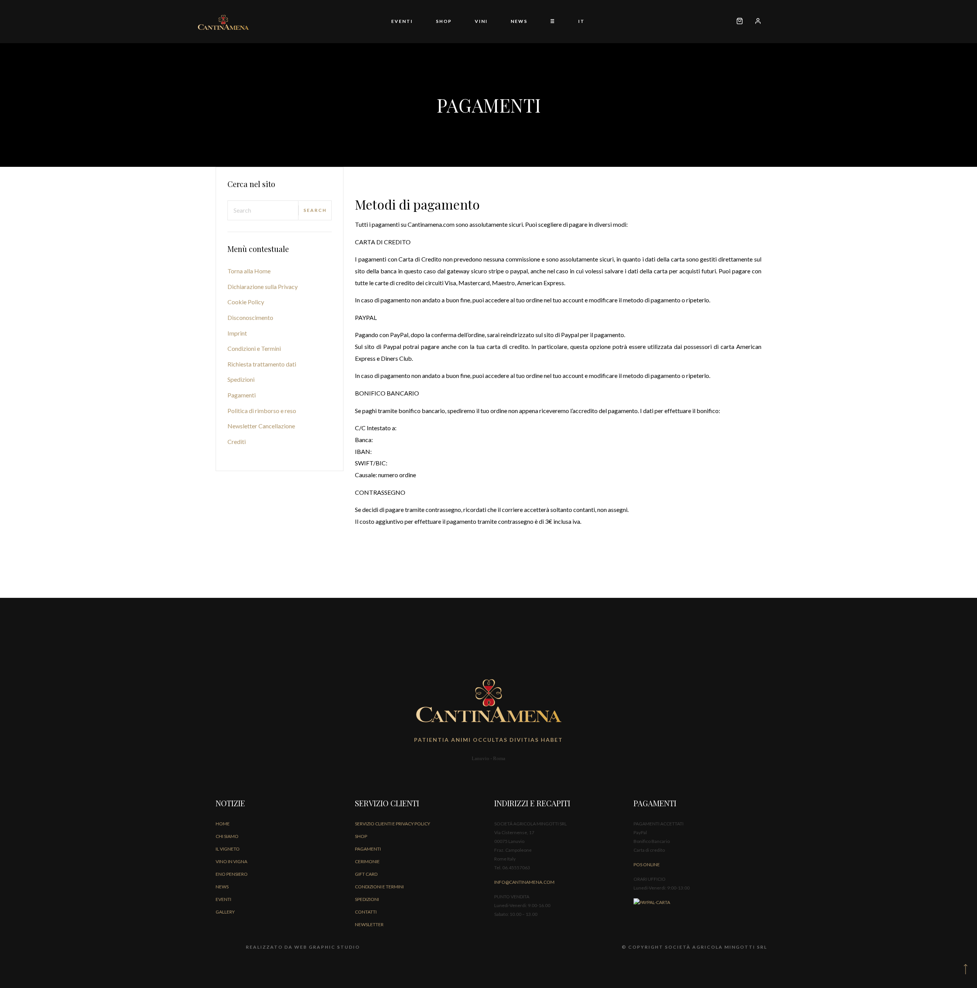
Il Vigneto (228, 849)
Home (223, 824)
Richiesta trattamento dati (261, 364)
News (519, 21)
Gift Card (366, 874)
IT (581, 21)
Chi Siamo (227, 836)
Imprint (237, 333)
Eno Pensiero (232, 874)
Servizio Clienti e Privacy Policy (392, 824)
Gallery (225, 912)
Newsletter (369, 924)
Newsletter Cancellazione (261, 425)
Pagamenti (241, 395)
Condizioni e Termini (254, 348)
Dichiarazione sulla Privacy (262, 286)
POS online (647, 864)
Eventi (402, 21)
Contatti (366, 912)
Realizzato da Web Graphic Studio (303, 947)
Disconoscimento (250, 317)
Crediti (236, 441)
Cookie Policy (245, 301)
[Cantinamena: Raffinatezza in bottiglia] (232, 21)
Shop (444, 21)
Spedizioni (241, 379)
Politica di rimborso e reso (261, 410)
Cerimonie (367, 861)
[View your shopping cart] (739, 21)
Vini (481, 21)
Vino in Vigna (231, 861)
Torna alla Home (249, 270)
